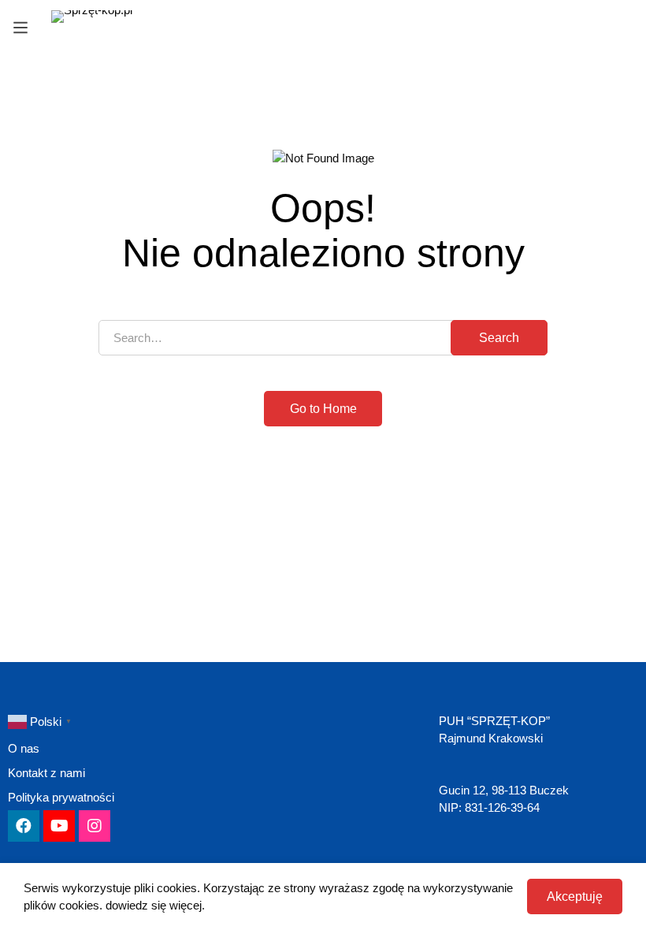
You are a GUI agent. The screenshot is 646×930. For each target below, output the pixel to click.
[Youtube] (59, 826)
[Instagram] (94, 826)
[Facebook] (23, 826)
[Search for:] (323, 337)
